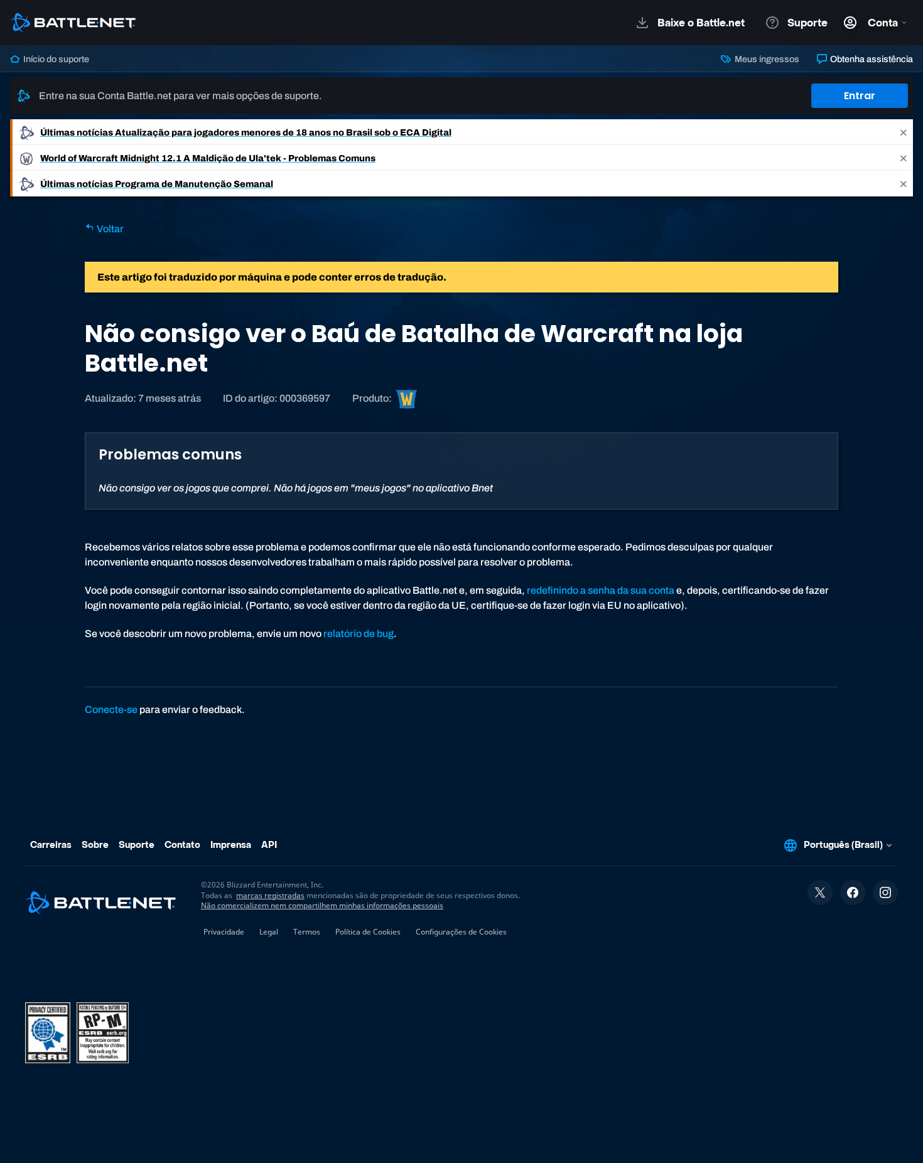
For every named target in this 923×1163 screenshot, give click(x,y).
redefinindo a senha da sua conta (600, 590)
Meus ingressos (766, 59)
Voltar (109, 228)
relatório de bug (358, 633)
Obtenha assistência (870, 59)
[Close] (903, 132)
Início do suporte (55, 59)
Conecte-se (111, 709)
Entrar (859, 95)
